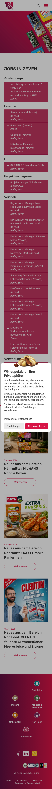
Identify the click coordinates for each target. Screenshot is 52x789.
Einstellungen (14, 426)
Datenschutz (25, 418)
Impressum (10, 418)
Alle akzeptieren (36, 426)
